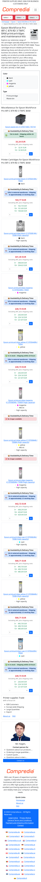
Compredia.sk (14, 870)
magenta (12, 83)
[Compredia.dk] (7, 853)
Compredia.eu (14, 849)
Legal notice (13, 818)
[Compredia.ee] (7, 874)
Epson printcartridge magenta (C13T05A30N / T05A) (20, 289)
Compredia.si (29, 865)
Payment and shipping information (20, 823)
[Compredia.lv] (23, 874)
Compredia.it (14, 836)
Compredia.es (29, 832)
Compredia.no (29, 857)
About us (6, 716)
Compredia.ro (29, 870)
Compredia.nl (31, 840)
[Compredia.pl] (22, 861)
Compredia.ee (14, 874)
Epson (13, 22)
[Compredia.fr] (22, 836)
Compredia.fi (14, 857)
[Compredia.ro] (22, 870)
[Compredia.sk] (7, 870)
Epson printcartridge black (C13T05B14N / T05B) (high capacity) (20, 234)
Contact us (20, 761)
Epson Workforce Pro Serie (27, 22)
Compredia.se (29, 853)
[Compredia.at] (23, 844)
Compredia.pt (14, 861)
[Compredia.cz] (7, 865)
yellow (11, 86)
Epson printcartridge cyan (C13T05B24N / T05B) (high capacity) (20, 538)
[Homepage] (20, 771)
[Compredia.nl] (24, 840)
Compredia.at (29, 845)
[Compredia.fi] (7, 857)
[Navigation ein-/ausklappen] (35, 10)
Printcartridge (12, 96)
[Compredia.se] (22, 853)
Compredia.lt (22, 878)
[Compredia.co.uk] (6, 840)
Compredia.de (14, 832)
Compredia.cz (14, 865)
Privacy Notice (25, 818)
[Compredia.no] (22, 857)
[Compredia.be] (7, 844)
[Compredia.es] (22, 832)
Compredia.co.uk (14, 840)
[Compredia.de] (7, 832)
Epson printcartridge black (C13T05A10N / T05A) (20, 180)
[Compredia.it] (8, 836)
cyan (10, 81)
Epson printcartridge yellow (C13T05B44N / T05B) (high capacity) (20, 595)
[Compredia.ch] (22, 849)
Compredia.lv (29, 874)
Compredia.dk (14, 853)
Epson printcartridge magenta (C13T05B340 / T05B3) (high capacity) (20, 401)
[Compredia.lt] (15, 878)
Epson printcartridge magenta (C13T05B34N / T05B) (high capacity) (20, 481)
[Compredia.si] (23, 865)
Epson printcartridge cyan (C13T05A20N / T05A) (20, 652)
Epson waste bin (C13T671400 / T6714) (20, 127)
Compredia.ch (29, 849)
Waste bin (10, 98)
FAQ (14, 716)
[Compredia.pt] (7, 861)
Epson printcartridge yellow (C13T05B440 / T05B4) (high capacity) (20, 441)
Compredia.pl (29, 861)
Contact (20, 825)
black (11, 78)
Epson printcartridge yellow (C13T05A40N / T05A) (20, 343)
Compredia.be (14, 845)
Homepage (5, 22)
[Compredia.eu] (7, 849)
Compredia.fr (29, 836)
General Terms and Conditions (20, 820)
